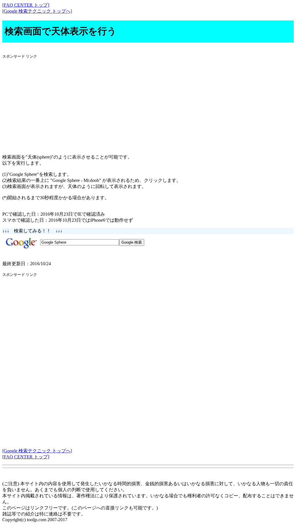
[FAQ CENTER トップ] (25, 5)
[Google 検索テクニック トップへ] (37, 11)
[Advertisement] (148, 104)
